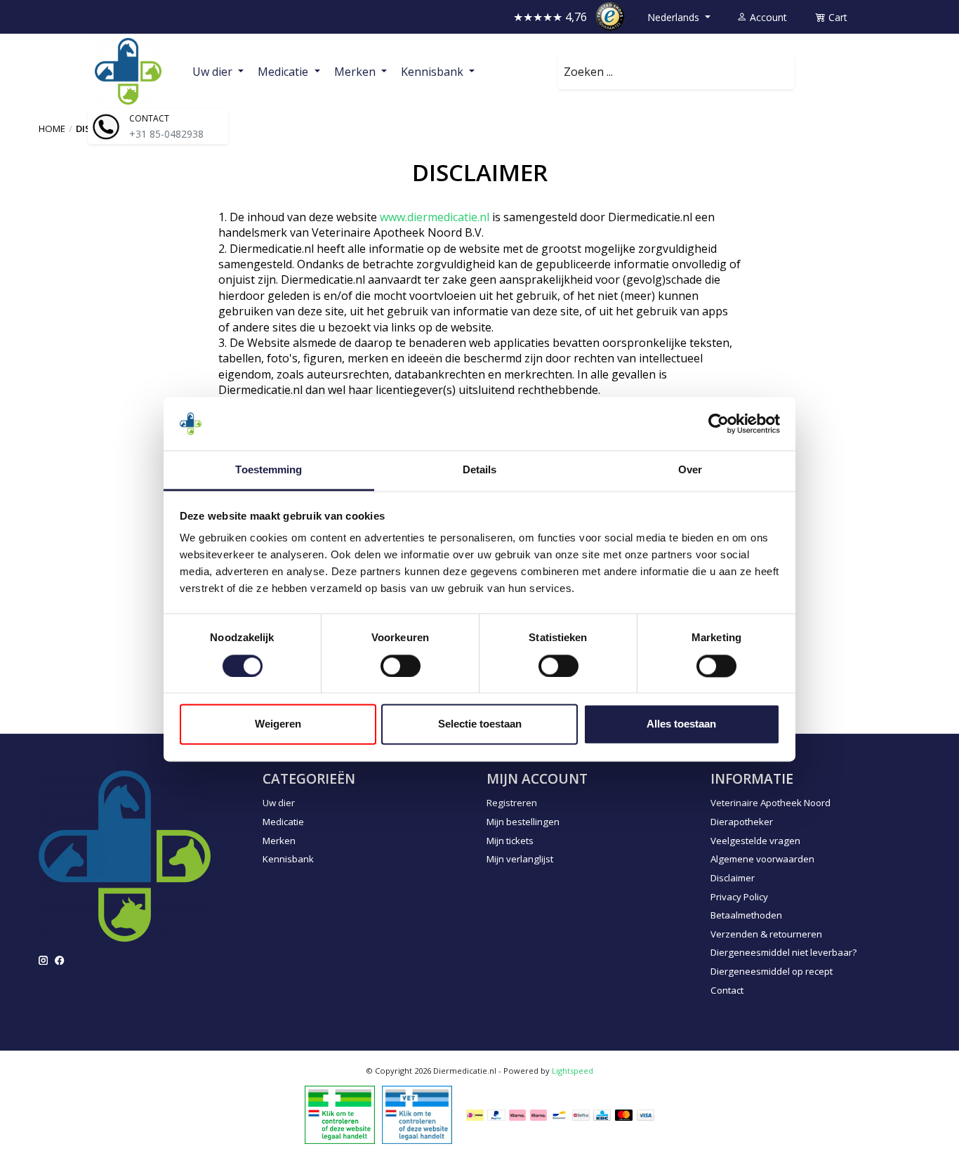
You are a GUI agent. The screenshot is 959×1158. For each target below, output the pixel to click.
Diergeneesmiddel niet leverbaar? (783, 952)
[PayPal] (496, 1115)
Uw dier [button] (213, 71)
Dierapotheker (741, 821)
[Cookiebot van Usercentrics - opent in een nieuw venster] (718, 423)
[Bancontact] (559, 1115)
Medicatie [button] (284, 71)
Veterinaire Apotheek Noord (770, 802)
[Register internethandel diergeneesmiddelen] (417, 1113)
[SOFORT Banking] (538, 1115)
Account (767, 17)
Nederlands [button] (674, 17)
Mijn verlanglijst (520, 859)
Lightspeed (572, 1070)
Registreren (512, 802)
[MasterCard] (624, 1115)
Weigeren (278, 724)
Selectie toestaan (480, 724)
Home (52, 128)
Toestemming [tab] (268, 470)
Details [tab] (480, 470)
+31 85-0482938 (166, 133)
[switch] (401, 665)
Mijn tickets (510, 840)
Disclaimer (732, 877)
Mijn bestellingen (523, 821)
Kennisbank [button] (433, 71)
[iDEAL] (475, 1115)
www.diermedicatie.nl (434, 217)
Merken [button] (356, 71)
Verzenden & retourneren (766, 934)
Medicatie (283, 821)
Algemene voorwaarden (762, 859)
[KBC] (602, 1115)
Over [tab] (690, 470)
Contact (726, 990)
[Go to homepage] (128, 71)
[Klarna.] (517, 1115)
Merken (279, 840)
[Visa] (646, 1115)
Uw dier (279, 802)
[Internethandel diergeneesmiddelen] (340, 1113)
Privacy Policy (739, 896)
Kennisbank (288, 859)
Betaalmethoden (746, 915)
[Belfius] (581, 1115)
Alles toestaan (681, 724)
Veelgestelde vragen (755, 840)
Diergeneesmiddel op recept (771, 971)
